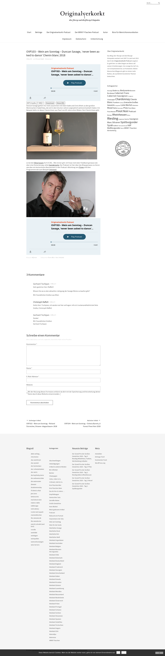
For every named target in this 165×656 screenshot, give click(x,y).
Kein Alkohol (53, 507)
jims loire (34, 494)
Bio (119, 90)
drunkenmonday (36, 487)
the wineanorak (36, 518)
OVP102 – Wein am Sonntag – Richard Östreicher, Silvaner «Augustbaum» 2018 (41, 423)
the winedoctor (36, 521)
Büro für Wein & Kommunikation (125, 32)
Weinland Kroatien (55, 582)
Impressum (66, 39)
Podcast (132, 111)
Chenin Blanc (51, 257)
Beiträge (38, 32)
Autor (105, 32)
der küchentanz (36, 466)
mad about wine (36, 500)
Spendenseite (54, 165)
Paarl (57, 257)
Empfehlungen (54, 494)
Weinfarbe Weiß (54, 537)
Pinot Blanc (132, 108)
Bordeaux (110, 93)
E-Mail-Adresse (32, 376)
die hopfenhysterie (37, 475)
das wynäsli (35, 463)
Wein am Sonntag (55, 522)
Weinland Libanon (55, 585)
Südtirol (115, 126)
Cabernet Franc (122, 93)
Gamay (121, 102)
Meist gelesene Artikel (56, 510)
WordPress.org (100, 463)
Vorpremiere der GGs (56, 519)
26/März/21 (52, 302)
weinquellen (35, 539)
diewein (33, 484)
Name (29, 368)
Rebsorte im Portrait (56, 516)
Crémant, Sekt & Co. (56, 482)
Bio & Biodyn (53, 470)
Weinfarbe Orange (55, 528)
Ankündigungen (54, 464)
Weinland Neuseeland (56, 594)
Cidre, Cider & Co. (55, 479)
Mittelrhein (135, 105)
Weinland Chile (54, 555)
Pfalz (125, 108)
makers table (35, 503)
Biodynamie (125, 90)
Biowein (132, 91)
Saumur (126, 119)
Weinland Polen (54, 604)
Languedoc (117, 105)
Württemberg (111, 130)
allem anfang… (36, 454)
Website (29, 385)
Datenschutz (81, 39)
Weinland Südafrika (55, 622)
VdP (129, 125)
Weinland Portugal (55, 607)
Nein (123, 652)
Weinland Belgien (55, 546)
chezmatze (34, 457)
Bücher (51, 473)
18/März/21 (53, 284)
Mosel (110, 107)
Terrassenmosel (122, 125)
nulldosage (34, 506)
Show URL (60, 103)
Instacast (53, 169)
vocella (33, 530)
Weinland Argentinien (56, 540)
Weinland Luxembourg (56, 588)
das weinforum (36, 460)
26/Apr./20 (29, 59)
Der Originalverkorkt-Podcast (58, 32)
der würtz (34, 472)
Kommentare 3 (49, 59)
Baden (115, 90)
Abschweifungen (54, 461)
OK (118, 652)
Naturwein (120, 108)
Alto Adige (109, 90)
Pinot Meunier (111, 112)
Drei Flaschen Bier (55, 485)
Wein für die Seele (55, 525)
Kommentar (31, 344)
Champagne (111, 100)
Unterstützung (97, 39)
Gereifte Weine (54, 500)
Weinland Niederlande (56, 598)
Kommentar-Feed (101, 460)
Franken (116, 102)
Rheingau (109, 115)
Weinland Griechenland (57, 573)
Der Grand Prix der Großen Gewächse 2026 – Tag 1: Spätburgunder (81, 486)
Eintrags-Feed (99, 457)
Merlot (129, 105)
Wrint (122, 128)
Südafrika (61, 257)
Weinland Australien (55, 543)
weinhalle (34, 533)
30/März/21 (53, 315)
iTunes (81, 167)
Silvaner (116, 122)
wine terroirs (35, 545)
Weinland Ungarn (54, 628)
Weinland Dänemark (55, 558)
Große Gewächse (55, 503)
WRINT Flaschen (130, 128)
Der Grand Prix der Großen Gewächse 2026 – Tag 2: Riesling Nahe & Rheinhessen (81, 472)
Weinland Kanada (55, 579)
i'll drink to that (36, 491)
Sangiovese (121, 119)
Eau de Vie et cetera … (57, 491)
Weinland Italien (54, 576)
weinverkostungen (37, 542)
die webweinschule (37, 478)
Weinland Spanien (55, 619)
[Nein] (159, 653)
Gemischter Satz (54, 497)
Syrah (110, 125)
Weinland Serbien (55, 613)
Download (50, 103)
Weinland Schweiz (55, 610)
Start (29, 32)
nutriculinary (35, 509)
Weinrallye (52, 634)
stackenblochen (36, 515)
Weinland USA (53, 631)
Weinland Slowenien (56, 616)
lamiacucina (35, 497)
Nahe (115, 108)
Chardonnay (122, 99)
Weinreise (52, 637)
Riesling (112, 118)
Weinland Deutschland (56, 561)
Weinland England (55, 564)
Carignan (130, 96)
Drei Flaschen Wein (55, 488)
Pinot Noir (122, 111)
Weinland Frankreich (56, 567)
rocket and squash (37, 512)
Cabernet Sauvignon (117, 95)
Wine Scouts (39, 163)
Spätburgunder (129, 122)
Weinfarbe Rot (54, 534)
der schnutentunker (37, 469)
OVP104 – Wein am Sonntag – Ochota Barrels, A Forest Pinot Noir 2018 (82, 423)
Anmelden (98, 454)
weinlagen (34, 536)
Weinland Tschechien (56, 625)
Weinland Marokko (55, 591)
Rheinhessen (119, 114)
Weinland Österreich (56, 601)
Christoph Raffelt (39, 59)
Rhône (128, 115)
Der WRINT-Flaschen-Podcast (87, 32)
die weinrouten (36, 481)
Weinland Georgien (55, 570)
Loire (123, 105)
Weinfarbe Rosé (54, 531)
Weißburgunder (113, 128)
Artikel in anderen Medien (57, 467)
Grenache (128, 102)
